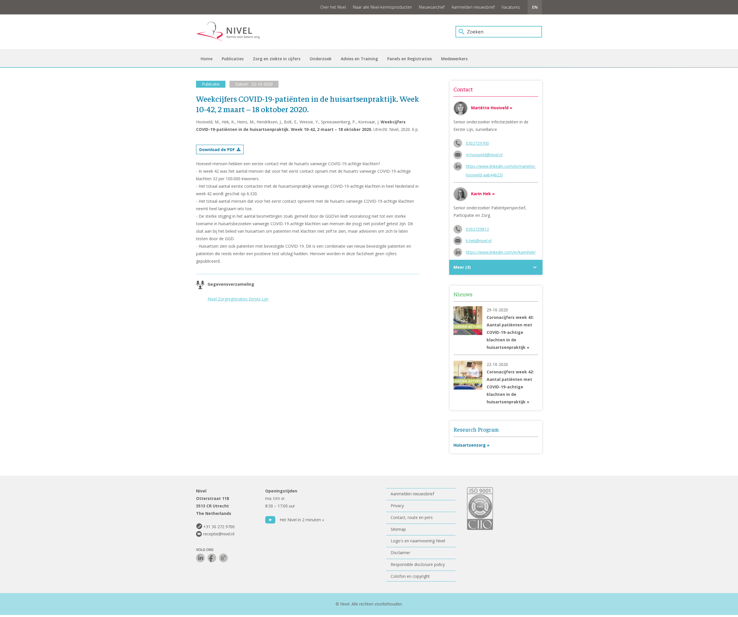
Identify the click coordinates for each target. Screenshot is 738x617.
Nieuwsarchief (432, 7)
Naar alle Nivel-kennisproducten (382, 7)
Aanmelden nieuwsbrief (473, 7)
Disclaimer (400, 552)
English (535, 7)
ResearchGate (223, 558)
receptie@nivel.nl (218, 534)
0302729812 (477, 229)
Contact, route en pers (412, 517)
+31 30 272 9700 (219, 526)
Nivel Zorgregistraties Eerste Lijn (238, 299)
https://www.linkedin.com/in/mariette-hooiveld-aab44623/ (501, 167)
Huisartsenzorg (469, 445)
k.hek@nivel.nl (479, 240)
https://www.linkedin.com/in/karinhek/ (501, 252)
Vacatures (511, 7)
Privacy (397, 505)
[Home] (232, 32)
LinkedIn (200, 558)
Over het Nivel (333, 7)
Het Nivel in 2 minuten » (302, 519)
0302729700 (477, 143)
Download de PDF (217, 149)
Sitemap (398, 529)
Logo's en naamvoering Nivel (418, 540)
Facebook (212, 558)
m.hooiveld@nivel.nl (484, 154)
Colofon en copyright (410, 576)
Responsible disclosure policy (418, 564)
